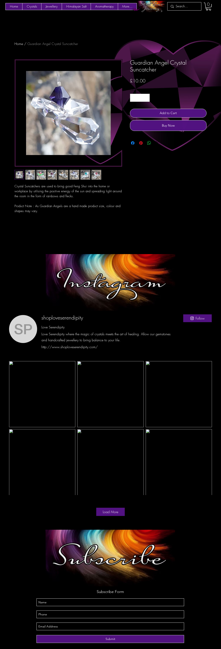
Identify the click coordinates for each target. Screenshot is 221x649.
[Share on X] (157, 143)
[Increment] (146, 98)
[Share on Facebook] (132, 143)
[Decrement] (133, 98)
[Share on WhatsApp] (149, 143)
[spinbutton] (140, 98)
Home (18, 43)
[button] (208, 7)
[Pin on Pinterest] (141, 143)
